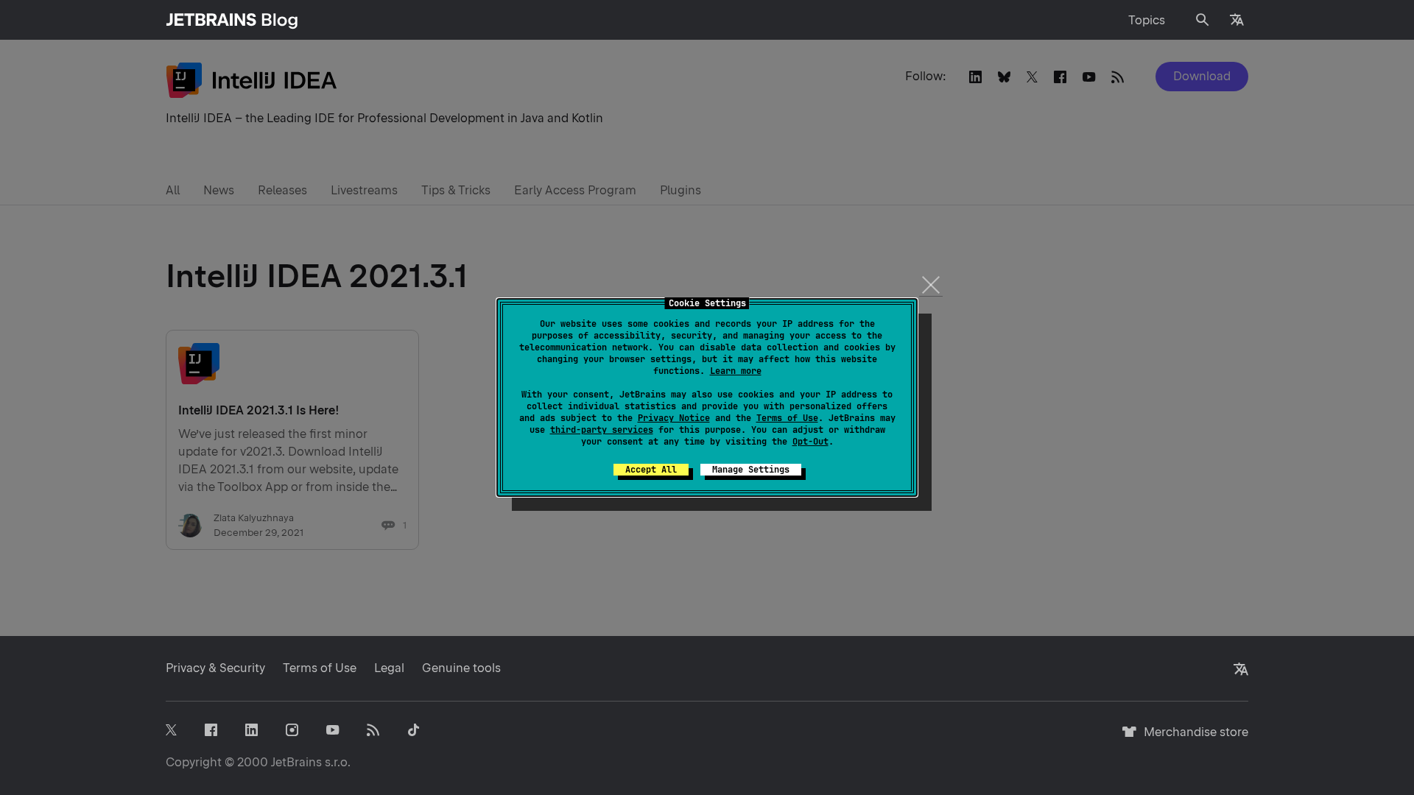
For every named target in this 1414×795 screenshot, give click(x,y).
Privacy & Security (215, 668)
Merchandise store (1192, 739)
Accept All (651, 470)
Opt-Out (810, 442)
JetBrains (296, 762)
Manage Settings (750, 470)
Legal (389, 668)
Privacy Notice (674, 418)
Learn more (735, 371)
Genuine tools (461, 668)
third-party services (601, 430)
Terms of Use (787, 418)
